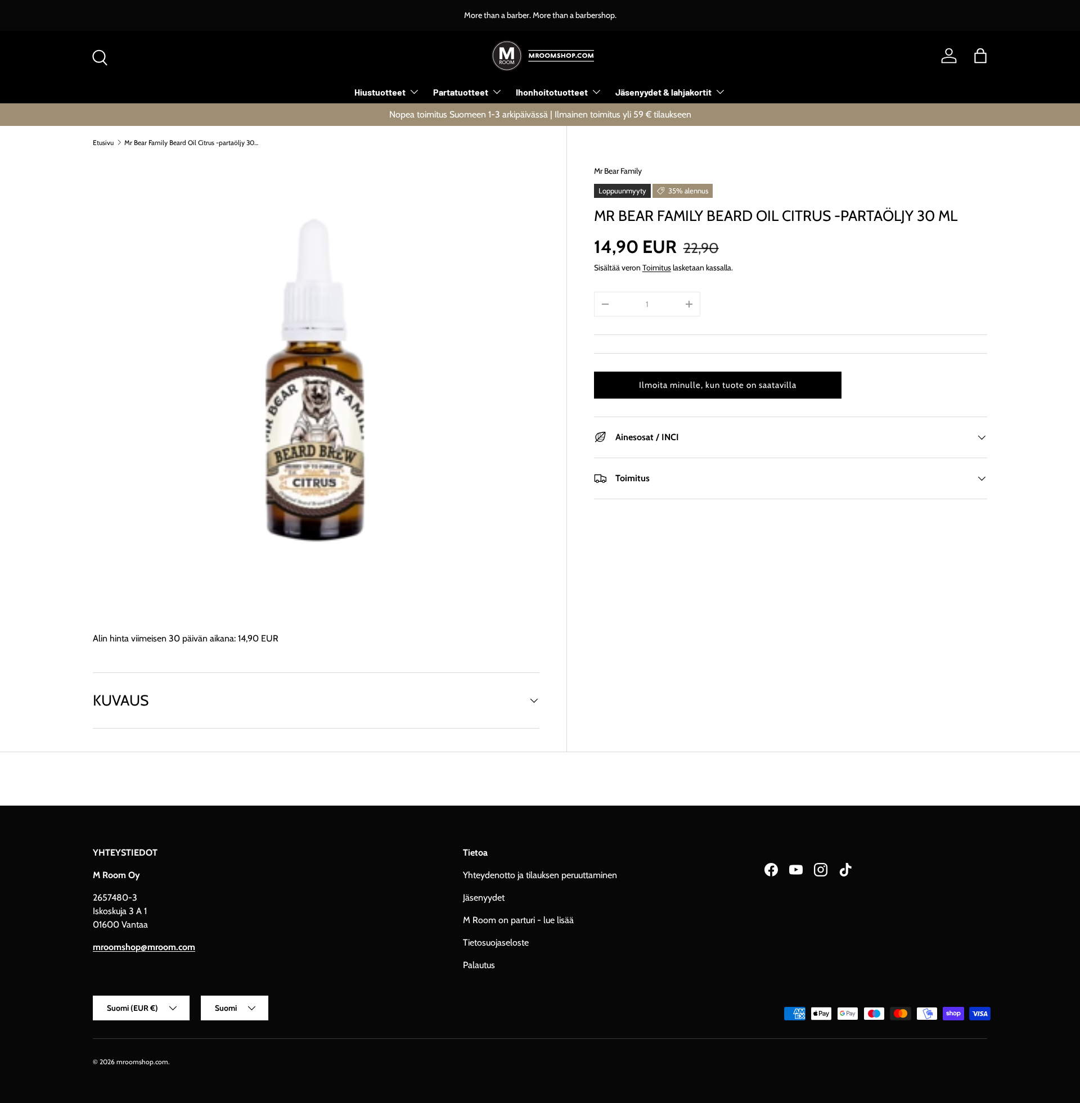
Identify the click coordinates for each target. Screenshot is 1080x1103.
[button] (980, 55)
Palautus (479, 965)
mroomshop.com (142, 1061)
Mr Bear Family (618, 171)
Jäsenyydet (484, 897)
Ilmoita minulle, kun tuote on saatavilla (717, 385)
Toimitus (656, 268)
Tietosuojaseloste (496, 942)
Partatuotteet (460, 92)
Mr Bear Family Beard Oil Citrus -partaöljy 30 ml (191, 142)
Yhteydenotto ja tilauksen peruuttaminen (540, 875)
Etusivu (103, 142)
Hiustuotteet (380, 92)
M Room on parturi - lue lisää (518, 920)
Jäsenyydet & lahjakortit (663, 92)
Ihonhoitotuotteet (552, 92)
